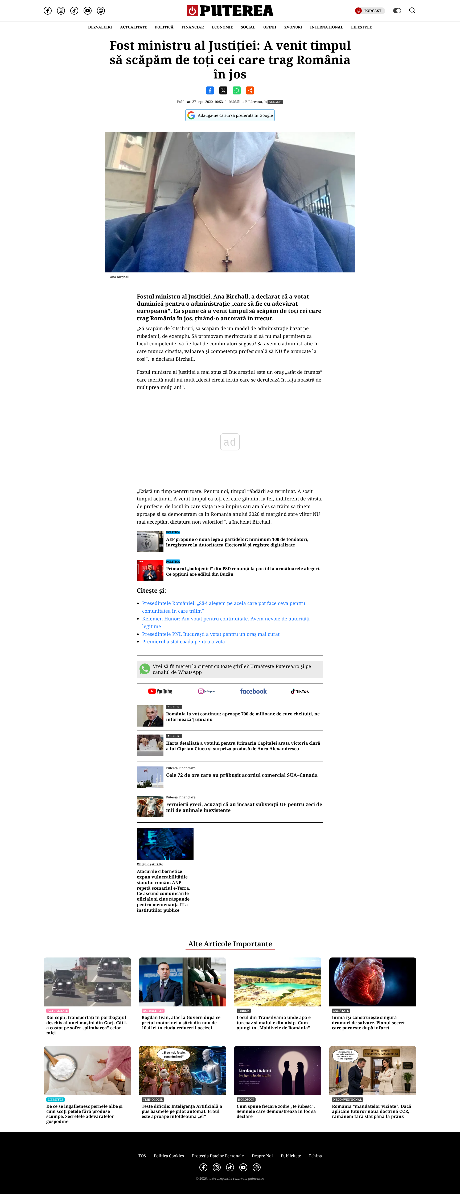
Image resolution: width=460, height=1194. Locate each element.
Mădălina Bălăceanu (245, 101)
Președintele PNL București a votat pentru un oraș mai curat (211, 634)
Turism (243, 1011)
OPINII (269, 27)
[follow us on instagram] (206, 692)
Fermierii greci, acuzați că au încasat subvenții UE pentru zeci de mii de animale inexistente (244, 807)
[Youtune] (88, 11)
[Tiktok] (74, 11)
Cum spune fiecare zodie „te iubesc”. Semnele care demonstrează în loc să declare (276, 1111)
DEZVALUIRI (100, 27)
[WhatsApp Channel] (101, 11)
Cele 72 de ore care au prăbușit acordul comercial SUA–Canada (242, 775)
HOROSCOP (246, 1099)
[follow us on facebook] (253, 692)
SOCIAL (248, 27)
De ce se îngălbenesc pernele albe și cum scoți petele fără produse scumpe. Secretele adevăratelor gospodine (84, 1114)
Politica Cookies (169, 1155)
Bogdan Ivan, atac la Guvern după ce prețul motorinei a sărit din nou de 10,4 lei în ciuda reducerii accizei (181, 1022)
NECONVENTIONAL (347, 1099)
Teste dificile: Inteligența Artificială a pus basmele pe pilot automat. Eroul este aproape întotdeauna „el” (182, 1111)
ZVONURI (293, 27)
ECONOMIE (222, 27)
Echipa (315, 1155)
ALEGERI (275, 102)
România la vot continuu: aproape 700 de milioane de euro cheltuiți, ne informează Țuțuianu (243, 716)
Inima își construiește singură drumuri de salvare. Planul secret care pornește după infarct (368, 1022)
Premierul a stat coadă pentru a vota (183, 641)
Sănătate (341, 1011)
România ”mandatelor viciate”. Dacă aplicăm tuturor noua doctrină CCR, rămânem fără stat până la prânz (371, 1111)
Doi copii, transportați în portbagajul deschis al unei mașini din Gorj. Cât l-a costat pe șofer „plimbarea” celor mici (86, 1025)
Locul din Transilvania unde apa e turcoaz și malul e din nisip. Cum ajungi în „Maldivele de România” (274, 1022)
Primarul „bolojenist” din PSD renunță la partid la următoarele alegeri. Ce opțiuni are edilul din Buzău (243, 571)
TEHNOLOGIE (153, 1099)
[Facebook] (48, 11)
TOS (142, 1155)
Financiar (193, 27)
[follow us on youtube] (160, 692)
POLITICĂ (164, 27)
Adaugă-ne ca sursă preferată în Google (235, 115)
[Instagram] (61, 11)
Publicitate (291, 1155)
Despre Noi (262, 1155)
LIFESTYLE (361, 27)
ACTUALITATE (133, 27)
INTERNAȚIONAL (326, 27)
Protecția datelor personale (218, 1155)
